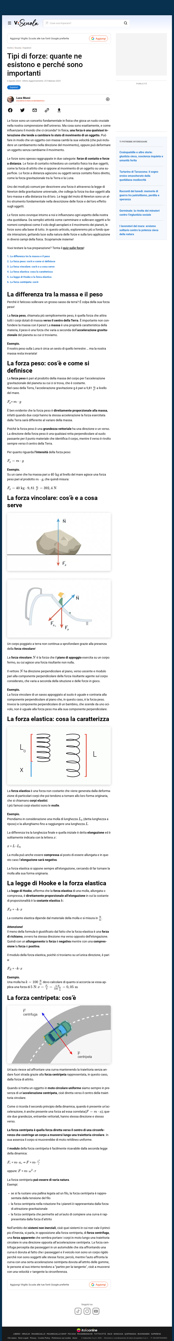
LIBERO (16, 1334)
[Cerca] (125, 23)
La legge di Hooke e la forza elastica (30, 276)
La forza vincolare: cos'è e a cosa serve (32, 266)
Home (10, 48)
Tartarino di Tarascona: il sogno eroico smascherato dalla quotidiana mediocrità (138, 175)
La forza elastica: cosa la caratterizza (31, 271)
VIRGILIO (26, 1334)
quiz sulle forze (73, 248)
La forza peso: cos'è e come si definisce (32, 261)
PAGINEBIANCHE (85, 1334)
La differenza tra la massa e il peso (30, 256)
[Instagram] (87, 1311)
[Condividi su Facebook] (10, 110)
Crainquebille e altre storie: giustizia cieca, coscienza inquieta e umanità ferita (141, 156)
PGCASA (72, 1334)
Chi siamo (12, 1338)
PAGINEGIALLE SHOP (56, 1334)
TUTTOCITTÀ (100, 1334)
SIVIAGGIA (118, 1334)
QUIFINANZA (130, 1334)
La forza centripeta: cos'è (24, 282)
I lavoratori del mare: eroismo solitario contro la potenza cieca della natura (138, 230)
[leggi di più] (108, 99)
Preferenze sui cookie (61, 1338)
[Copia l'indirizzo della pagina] (47, 110)
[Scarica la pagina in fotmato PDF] (59, 110)
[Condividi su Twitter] (22, 110)
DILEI (109, 1334)
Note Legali (23, 1338)
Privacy (33, 1338)
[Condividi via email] (35, 110)
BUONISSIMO (144, 1334)
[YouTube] (95, 1311)
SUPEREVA (156, 1334)
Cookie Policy (44, 1338)
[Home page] (26, 23)
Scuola (18, 48)
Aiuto (74, 1338)
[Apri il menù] (9, 23)
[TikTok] (78, 1311)
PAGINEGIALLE (38, 1334)
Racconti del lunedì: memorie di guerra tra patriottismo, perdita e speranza (139, 195)
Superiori (27, 48)
